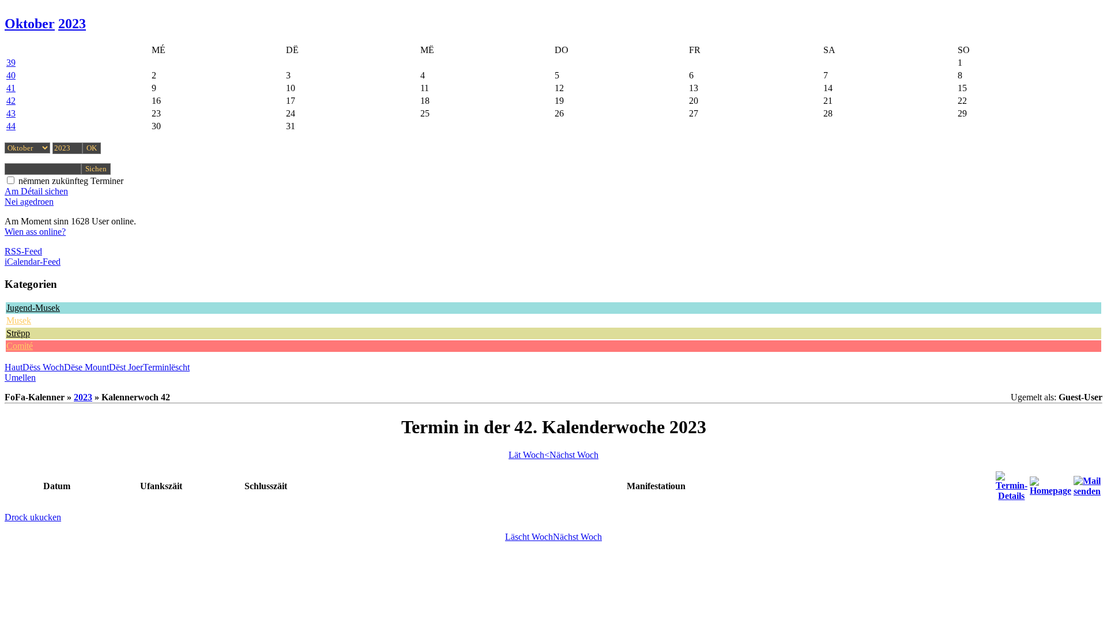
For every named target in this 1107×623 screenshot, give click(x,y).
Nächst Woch (573, 455)
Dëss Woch (43, 367)
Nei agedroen (29, 202)
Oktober (30, 23)
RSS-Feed (23, 251)
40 (11, 75)
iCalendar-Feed (33, 262)
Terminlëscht (166, 367)
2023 (72, 23)
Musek (18, 320)
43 (11, 113)
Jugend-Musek (33, 308)
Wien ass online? (35, 232)
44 (11, 126)
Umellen (20, 377)
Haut (13, 367)
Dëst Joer (126, 367)
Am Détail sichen (36, 191)
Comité (19, 346)
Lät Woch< (529, 455)
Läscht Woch (529, 537)
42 (11, 101)
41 (11, 88)
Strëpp (18, 333)
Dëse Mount (86, 367)
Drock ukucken (33, 517)
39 (11, 62)
